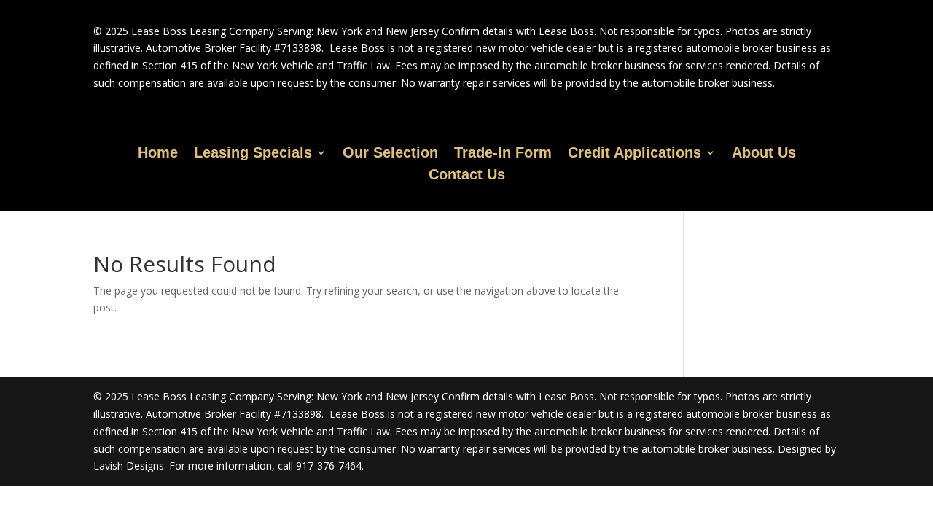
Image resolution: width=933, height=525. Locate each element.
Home (158, 153)
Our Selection (390, 153)
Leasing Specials (253, 153)
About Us (764, 153)
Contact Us (467, 175)
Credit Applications (634, 153)
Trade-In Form (503, 153)
